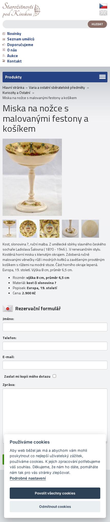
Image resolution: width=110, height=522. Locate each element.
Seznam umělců (20, 39)
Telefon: (9, 337)
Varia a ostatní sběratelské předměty (57, 87)
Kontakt (14, 61)
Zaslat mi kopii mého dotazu (27, 376)
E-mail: (8, 356)
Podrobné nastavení (28, 478)
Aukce (12, 55)
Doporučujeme (20, 44)
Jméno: (8, 318)
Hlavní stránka (13, 87)
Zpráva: (9, 384)
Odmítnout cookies (55, 507)
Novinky (14, 33)
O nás (12, 50)
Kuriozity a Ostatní (16, 92)
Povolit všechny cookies (55, 493)
